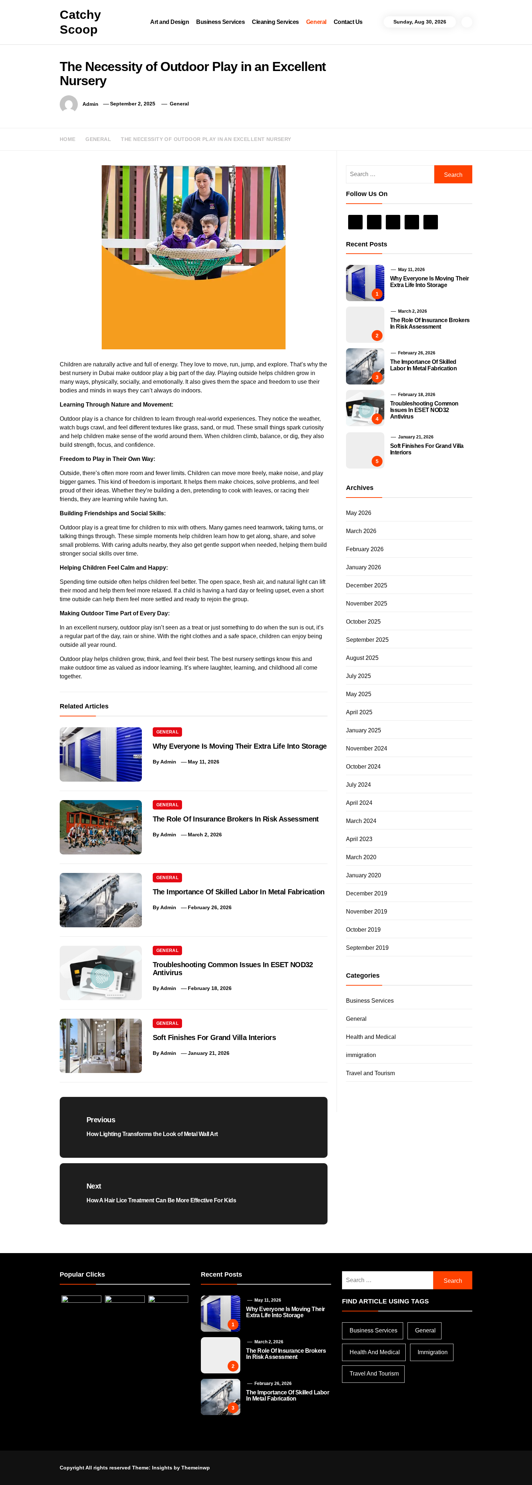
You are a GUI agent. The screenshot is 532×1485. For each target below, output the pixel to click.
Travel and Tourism (370, 1073)
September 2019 (367, 948)
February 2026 (365, 549)
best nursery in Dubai (87, 373)
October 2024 (363, 767)
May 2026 (358, 513)
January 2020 (363, 875)
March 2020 (361, 857)
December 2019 (366, 893)
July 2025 (358, 676)
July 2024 (358, 785)
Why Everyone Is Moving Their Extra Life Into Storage (240, 746)
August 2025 (362, 658)
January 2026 (363, 567)
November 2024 (366, 748)
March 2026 (361, 531)
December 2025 (366, 585)
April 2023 (359, 839)
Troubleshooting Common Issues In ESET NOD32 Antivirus (424, 409)
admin (90, 104)
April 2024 (359, 803)
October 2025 (363, 622)
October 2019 (363, 930)
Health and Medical (371, 1037)
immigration (361, 1055)
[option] (96, 1470)
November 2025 (366, 603)
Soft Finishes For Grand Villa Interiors (214, 1037)
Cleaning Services (275, 22)
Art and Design (169, 22)
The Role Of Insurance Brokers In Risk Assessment (236, 819)
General (316, 22)
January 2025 (363, 730)
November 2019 (366, 911)
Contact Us (348, 22)
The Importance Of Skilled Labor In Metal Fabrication (239, 892)
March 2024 (361, 821)
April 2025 (359, 712)
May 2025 (358, 694)
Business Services (220, 22)
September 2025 (367, 640)
